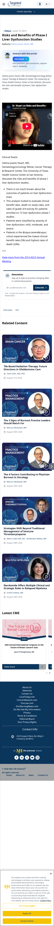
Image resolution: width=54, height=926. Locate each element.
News (31, 775)
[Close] (51, 874)
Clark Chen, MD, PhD (16, 373)
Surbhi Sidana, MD (15, 592)
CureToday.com (27, 696)
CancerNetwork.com (27, 700)
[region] (27, 898)
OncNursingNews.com (27, 706)
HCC (17, 310)
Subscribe (39, 287)
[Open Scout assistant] (40, 4)
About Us (27, 687)
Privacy (27, 712)
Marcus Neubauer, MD (16, 427)
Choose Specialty (24, 11)
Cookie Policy (45, 900)
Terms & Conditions (27, 715)
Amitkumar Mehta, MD (36, 538)
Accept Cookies (27, 921)
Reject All (27, 913)
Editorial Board (27, 718)
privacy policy (10, 295)
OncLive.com (27, 703)
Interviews (7, 310)
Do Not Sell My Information (27, 709)
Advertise (27, 690)
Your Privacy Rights (27, 722)
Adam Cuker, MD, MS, (16, 538)
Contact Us (27, 693)
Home (9, 775)
